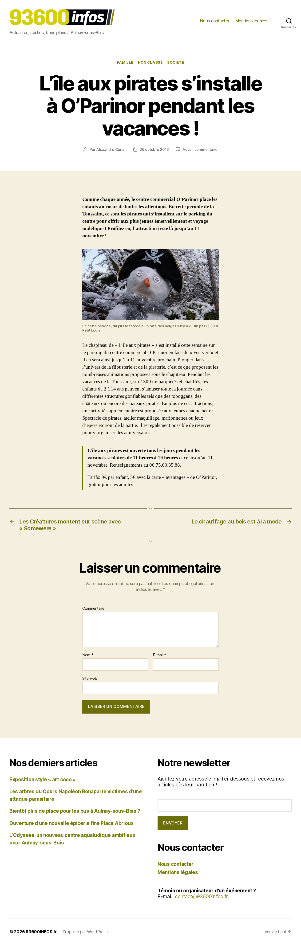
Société (175, 62)
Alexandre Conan (111, 149)
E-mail (159, 655)
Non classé (150, 62)
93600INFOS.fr (41, 931)
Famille (125, 62)
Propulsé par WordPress (85, 931)
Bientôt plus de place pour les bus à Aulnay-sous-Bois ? (74, 811)
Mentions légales (251, 20)
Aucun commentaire (199, 149)
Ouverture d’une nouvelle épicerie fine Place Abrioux (71, 823)
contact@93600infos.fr (201, 896)
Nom (88, 655)
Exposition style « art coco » (42, 779)
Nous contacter (215, 20)
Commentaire (93, 608)
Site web (89, 678)
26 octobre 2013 (154, 149)
